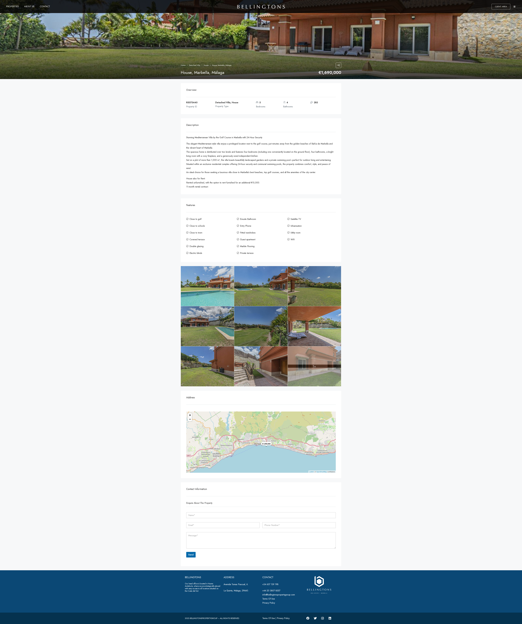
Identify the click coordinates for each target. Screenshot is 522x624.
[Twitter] (315, 618)
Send (191, 554)
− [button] (190, 419)
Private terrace (247, 253)
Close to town (195, 232)
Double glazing (196, 246)
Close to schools (197, 225)
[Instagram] (323, 618)
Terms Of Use (268, 598)
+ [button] (190, 415)
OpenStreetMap (321, 472)
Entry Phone (245, 225)
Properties (12, 6)
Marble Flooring (247, 246)
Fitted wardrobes (248, 232)
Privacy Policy (268, 602)
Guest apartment (247, 239)
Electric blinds (195, 253)
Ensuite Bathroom (248, 219)
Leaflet (311, 472)
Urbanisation (296, 225)
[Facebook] (308, 618)
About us (29, 6)
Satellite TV (296, 219)
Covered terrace (197, 239)
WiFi (293, 239)
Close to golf (195, 219)
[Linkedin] (330, 618)
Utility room (295, 232)
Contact (45, 6)
